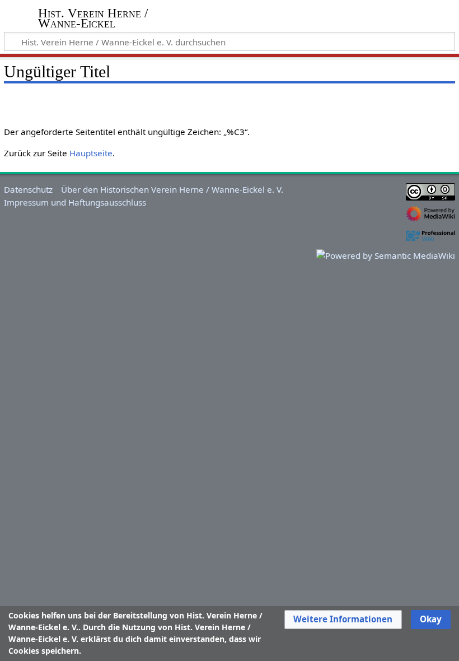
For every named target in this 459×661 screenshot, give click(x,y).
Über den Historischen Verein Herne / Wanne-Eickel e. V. (172, 189)
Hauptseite (91, 153)
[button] (342, 619)
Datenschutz (28, 189)
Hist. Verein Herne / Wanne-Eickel (93, 18)
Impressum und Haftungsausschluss (75, 202)
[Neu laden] (420, 100)
